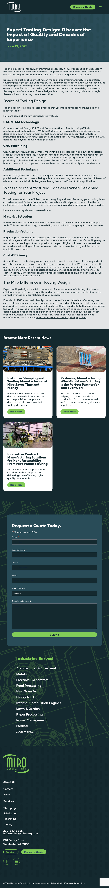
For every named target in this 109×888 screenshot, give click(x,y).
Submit (54, 635)
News (6, 794)
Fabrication (10, 813)
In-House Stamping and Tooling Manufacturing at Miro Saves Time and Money (27, 383)
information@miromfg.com (20, 833)
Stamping (9, 808)
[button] (100, 7)
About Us (9, 782)
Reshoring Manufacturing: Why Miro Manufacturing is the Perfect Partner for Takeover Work (81, 383)
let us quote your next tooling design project (61, 317)
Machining (9, 819)
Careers (8, 789)
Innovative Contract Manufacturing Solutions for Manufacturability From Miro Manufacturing (27, 459)
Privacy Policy (57, 883)
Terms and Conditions (75, 883)
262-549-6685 (13, 831)
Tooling (8, 824)
